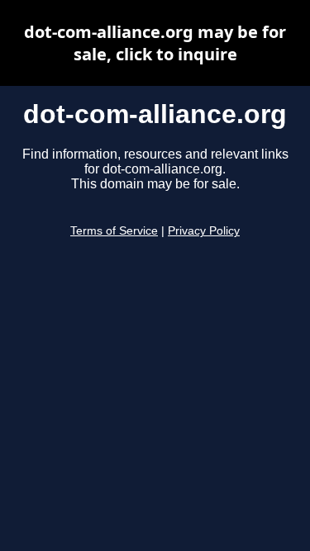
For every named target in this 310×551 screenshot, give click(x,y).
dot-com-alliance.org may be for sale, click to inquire (155, 43)
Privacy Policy (204, 231)
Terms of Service (114, 231)
